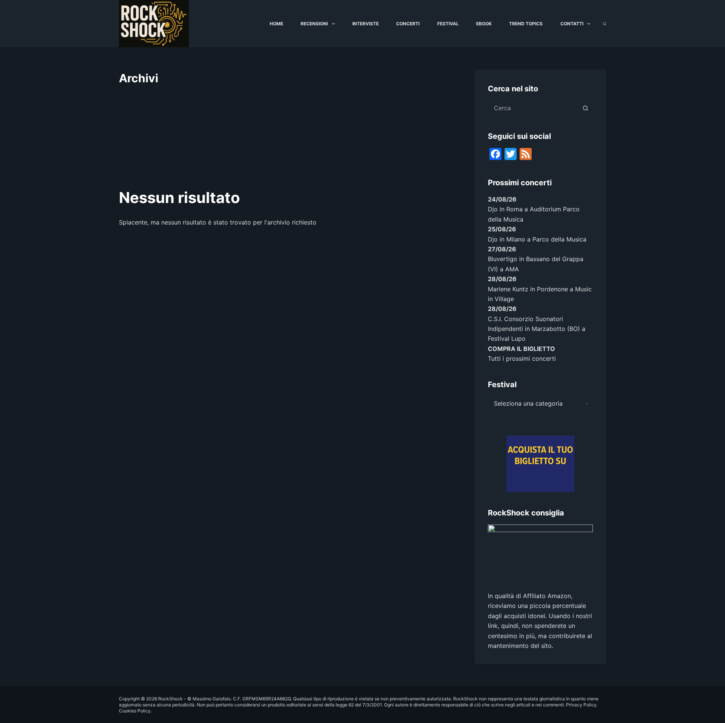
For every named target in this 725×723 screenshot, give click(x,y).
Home (276, 23)
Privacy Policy (581, 705)
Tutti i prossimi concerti (522, 358)
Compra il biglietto (521, 348)
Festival (448, 23)
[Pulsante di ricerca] (585, 108)
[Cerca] (604, 23)
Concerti (408, 23)
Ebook (484, 23)
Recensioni (314, 23)
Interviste (365, 23)
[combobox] (533, 107)
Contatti (571, 23)
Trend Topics (526, 23)
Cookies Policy (135, 711)
